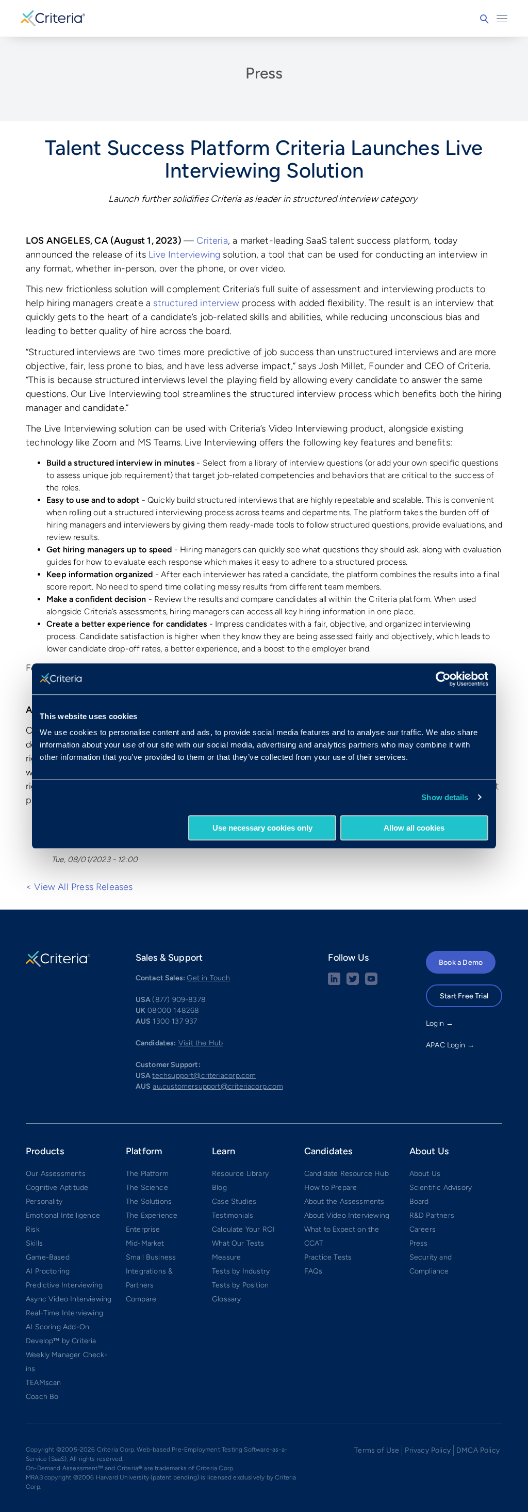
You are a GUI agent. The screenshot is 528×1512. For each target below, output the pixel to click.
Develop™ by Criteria (61, 1340)
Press (264, 73)
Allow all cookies (414, 827)
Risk (33, 1229)
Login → (439, 1023)
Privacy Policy (428, 1450)
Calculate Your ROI (243, 1229)
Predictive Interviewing (64, 1285)
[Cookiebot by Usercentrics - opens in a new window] (443, 679)
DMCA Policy (478, 1450)
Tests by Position (240, 1285)
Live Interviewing (184, 254)
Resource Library (240, 1173)
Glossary (226, 1299)
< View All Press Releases (79, 887)
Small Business (151, 1257)
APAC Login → (450, 1045)
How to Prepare (330, 1187)
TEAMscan (43, 1382)
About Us (424, 1173)
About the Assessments (344, 1201)
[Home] (53, 17)
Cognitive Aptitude (57, 1187)
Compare (141, 1299)
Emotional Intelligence (63, 1215)
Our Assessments (56, 1173)
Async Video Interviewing (68, 1299)
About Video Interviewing (346, 1215)
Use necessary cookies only (262, 827)
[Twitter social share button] (352, 982)
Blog (219, 1187)
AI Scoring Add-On (57, 1327)
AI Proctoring (48, 1271)
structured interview (196, 303)
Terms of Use (376, 1450)
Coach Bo (42, 1396)
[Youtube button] (371, 982)
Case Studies (234, 1201)
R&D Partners (431, 1215)
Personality (44, 1201)
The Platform (147, 1173)
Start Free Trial (464, 996)
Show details (444, 797)
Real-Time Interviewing (64, 1313)
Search (484, 19)
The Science (147, 1187)
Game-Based (48, 1257)
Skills (34, 1243)
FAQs (313, 1271)
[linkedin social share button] (334, 982)
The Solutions (149, 1201)
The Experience (152, 1215)
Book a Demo (461, 962)
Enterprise (143, 1229)
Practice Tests (328, 1257)
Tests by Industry (241, 1271)
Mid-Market (145, 1243)
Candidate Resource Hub (346, 1173)
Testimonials (232, 1215)
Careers (422, 1229)
